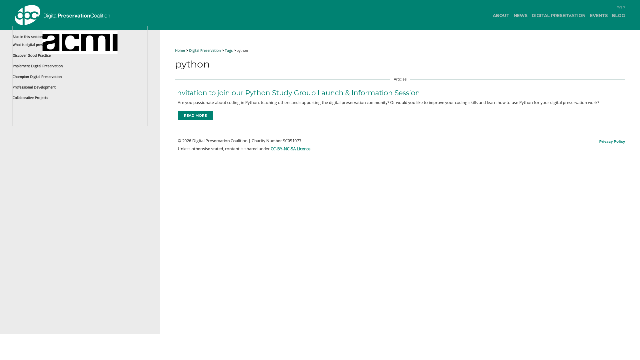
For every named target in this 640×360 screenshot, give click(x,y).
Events (599, 15)
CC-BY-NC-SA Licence (290, 149)
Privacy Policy (612, 141)
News (521, 15)
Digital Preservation (559, 15)
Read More (195, 115)
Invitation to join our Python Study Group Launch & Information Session (297, 93)
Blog (618, 15)
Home (180, 50)
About (501, 15)
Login (619, 6)
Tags (229, 50)
